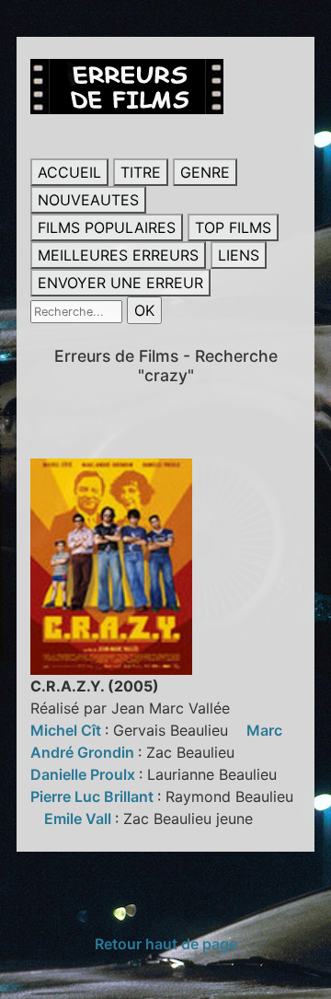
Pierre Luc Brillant (93, 796)
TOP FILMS (233, 227)
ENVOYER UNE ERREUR (120, 282)
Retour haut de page (166, 944)
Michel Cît (67, 730)
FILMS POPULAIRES (107, 227)
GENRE (205, 172)
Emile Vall (79, 818)
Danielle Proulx (84, 774)
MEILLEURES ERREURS (118, 255)
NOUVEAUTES (88, 200)
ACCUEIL (69, 172)
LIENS (238, 255)
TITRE (140, 172)
